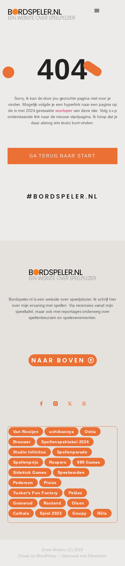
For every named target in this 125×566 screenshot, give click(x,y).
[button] (97, 10)
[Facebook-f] (41, 403)
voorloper (63, 110)
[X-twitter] (69, 403)
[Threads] (84, 403)
